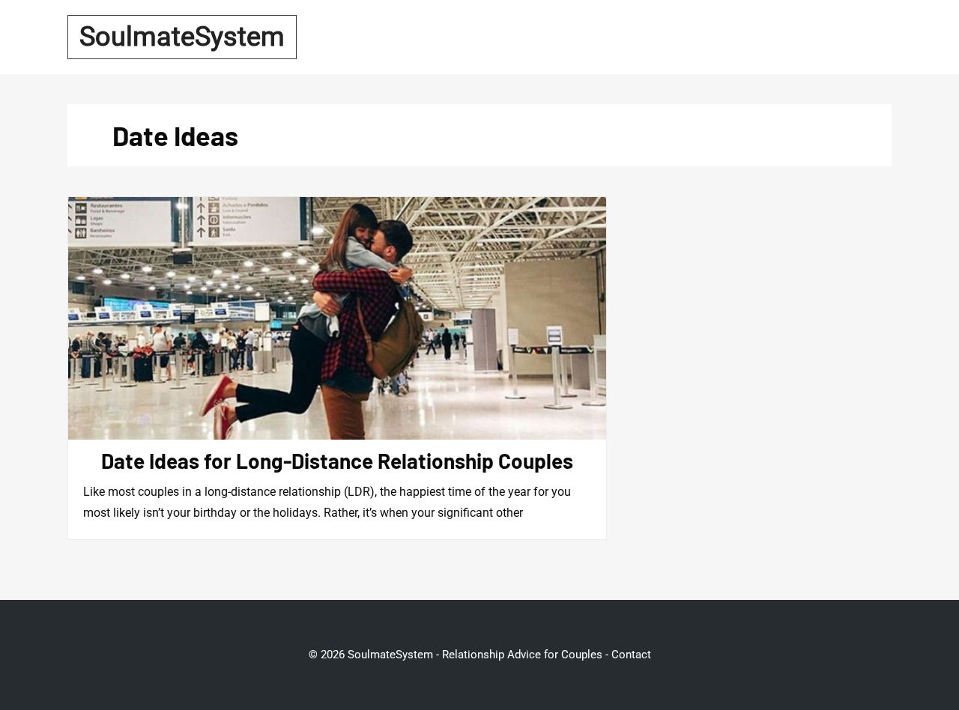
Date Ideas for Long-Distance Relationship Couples (337, 460)
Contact (631, 654)
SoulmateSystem (182, 36)
